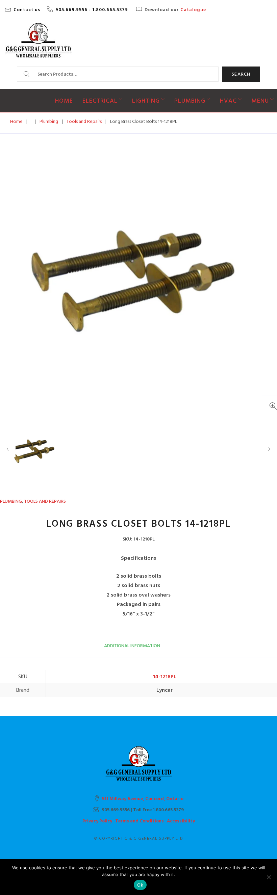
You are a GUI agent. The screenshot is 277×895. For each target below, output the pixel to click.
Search (241, 74)
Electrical (100, 101)
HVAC (228, 101)
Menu (260, 101)
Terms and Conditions (139, 821)
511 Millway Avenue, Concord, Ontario (142, 798)
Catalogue (193, 9)
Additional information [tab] (132, 646)
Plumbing (189, 101)
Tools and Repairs (84, 121)
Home (64, 101)
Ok (140, 885)
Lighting (146, 101)
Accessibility (181, 821)
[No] (268, 877)
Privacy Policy (97, 821)
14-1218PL (164, 676)
